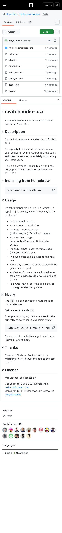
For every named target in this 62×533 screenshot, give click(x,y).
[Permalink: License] (3, 370)
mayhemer (14, 40)
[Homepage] (31, 4)
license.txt (14, 84)
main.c (12, 91)
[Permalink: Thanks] (3, 347)
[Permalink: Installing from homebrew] (3, 180)
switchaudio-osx (30, 14)
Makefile (13, 60)
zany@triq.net (13, 394)
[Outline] (58, 100)
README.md (15, 66)
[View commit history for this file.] (55, 40)
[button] (54, 190)
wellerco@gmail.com (17, 387)
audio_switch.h (16, 78)
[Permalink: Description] (3, 131)
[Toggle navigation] (4, 4)
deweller (11, 14)
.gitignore (13, 54)
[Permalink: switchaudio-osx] (3, 111)
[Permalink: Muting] (3, 294)
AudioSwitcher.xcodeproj (21, 47)
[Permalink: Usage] (3, 200)
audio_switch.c (16, 72)
